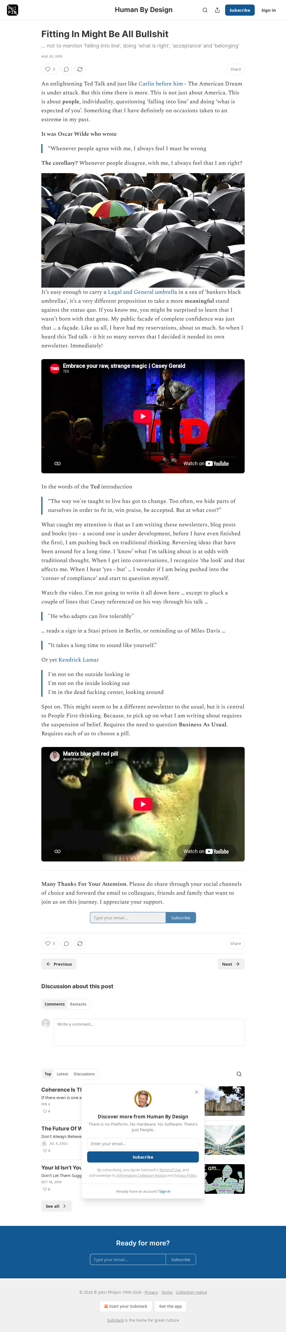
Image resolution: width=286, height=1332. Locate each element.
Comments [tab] (55, 1004)
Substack (115, 1320)
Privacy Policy (185, 1175)
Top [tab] (48, 1073)
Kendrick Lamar (78, 660)
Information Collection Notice (141, 1175)
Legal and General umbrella (142, 292)
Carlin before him (161, 84)
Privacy (151, 1292)
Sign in (268, 10)
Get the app (170, 1306)
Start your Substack (128, 1306)
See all (52, 1206)
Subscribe (240, 10)
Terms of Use (170, 1169)
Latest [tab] (62, 1073)
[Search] (205, 10)
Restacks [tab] (78, 1004)
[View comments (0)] (66, 69)
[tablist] (65, 1004)
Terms (167, 1292)
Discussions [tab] (84, 1073)
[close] (196, 1092)
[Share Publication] (217, 10)
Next (227, 964)
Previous (63, 964)
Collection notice (191, 1292)
